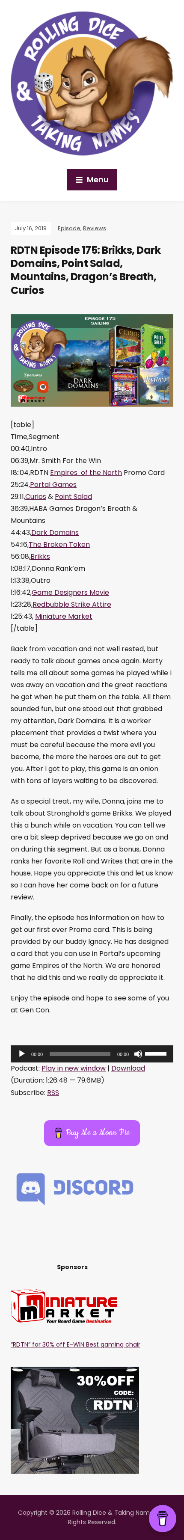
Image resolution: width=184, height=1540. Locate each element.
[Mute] (138, 1054)
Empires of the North (86, 473)
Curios (35, 496)
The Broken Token (59, 544)
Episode (69, 228)
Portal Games (53, 485)
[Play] (22, 1054)
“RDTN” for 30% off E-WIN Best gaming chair (75, 1344)
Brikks (40, 556)
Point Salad (73, 496)
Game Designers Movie (70, 592)
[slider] (157, 1053)
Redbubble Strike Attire (72, 604)
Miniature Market (63, 616)
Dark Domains (55, 532)
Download (128, 1068)
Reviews (94, 228)
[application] (92, 1053)
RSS (53, 1093)
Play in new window (74, 1068)
